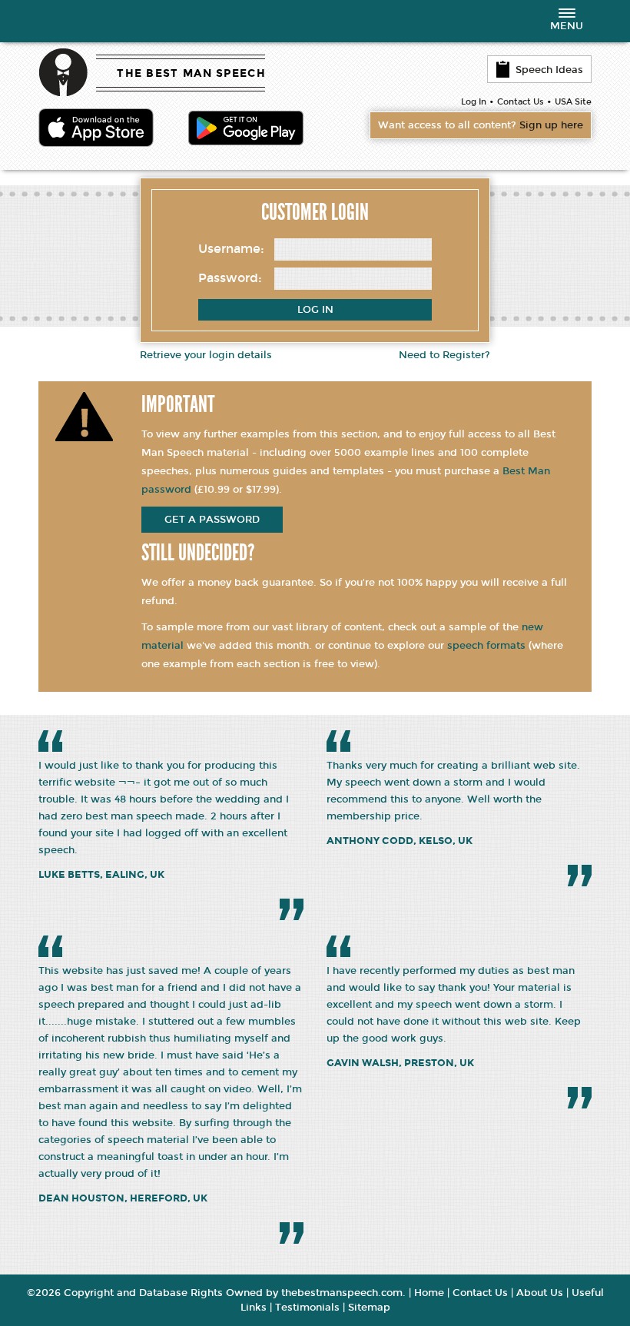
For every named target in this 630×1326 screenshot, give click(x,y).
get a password (212, 519)
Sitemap (369, 1307)
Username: (231, 248)
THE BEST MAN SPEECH (191, 73)
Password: (230, 278)
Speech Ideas (549, 70)
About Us (539, 1293)
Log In (473, 102)
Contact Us (520, 102)
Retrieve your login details (206, 355)
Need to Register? (444, 355)
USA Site (573, 102)
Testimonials (307, 1307)
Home (429, 1293)
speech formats (486, 646)
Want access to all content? (480, 125)
